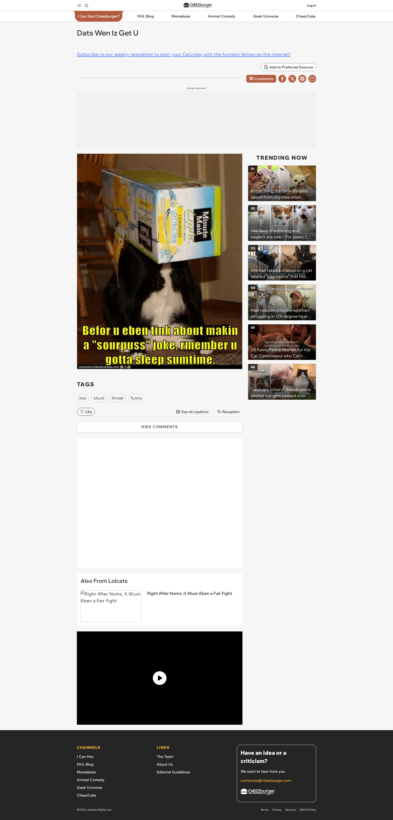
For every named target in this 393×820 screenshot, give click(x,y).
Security (290, 809)
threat (117, 398)
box (82, 398)
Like (88, 411)
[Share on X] (292, 79)
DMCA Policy (308, 809)
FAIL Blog (85, 764)
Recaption (231, 411)
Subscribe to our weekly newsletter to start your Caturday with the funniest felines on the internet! (183, 54)
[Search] (86, 5)
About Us (165, 764)
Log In (311, 5)
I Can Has (85, 756)
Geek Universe (89, 787)
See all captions (195, 411)
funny (136, 398)
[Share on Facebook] (282, 79)
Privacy (277, 809)
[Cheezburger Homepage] (198, 6)
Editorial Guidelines (173, 772)
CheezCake (86, 795)
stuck (99, 398)
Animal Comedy (90, 779)
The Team (165, 756)
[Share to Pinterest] (302, 79)
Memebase (86, 772)
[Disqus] (160, 505)
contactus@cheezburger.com (266, 780)
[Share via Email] (312, 79)
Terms (265, 809)
